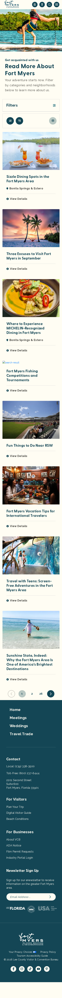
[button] (31, 105)
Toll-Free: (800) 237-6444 (23, 773)
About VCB (13, 839)
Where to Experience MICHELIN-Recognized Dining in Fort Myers (25, 328)
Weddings (19, 726)
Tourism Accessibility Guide (32, 955)
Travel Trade (21, 734)
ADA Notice (13, 845)
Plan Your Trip (15, 806)
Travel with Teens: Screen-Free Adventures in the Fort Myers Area (29, 585)
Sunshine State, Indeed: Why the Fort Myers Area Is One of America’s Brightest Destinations (29, 662)
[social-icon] (35, 4)
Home (15, 710)
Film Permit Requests (20, 851)
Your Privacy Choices (20, 952)
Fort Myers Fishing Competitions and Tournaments (22, 375)
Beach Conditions (17, 819)
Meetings (18, 718)
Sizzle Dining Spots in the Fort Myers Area (27, 178)
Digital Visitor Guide (18, 812)
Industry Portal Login (19, 857)
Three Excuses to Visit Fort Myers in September (28, 256)
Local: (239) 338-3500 (20, 766)
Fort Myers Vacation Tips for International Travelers (30, 513)
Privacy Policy (48, 952)
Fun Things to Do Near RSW (29, 445)
